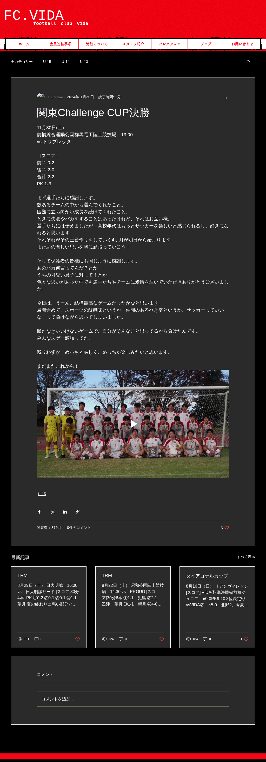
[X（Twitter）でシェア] (52, 511)
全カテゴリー (22, 62)
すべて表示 (246, 557)
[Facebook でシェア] (39, 511)
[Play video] (133, 424)
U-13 (84, 62)
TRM (22, 575)
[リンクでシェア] (77, 511)
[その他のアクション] (226, 97)
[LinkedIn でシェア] (64, 511)
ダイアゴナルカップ (207, 576)
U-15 (47, 62)
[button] (248, 62)
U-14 (66, 62)
